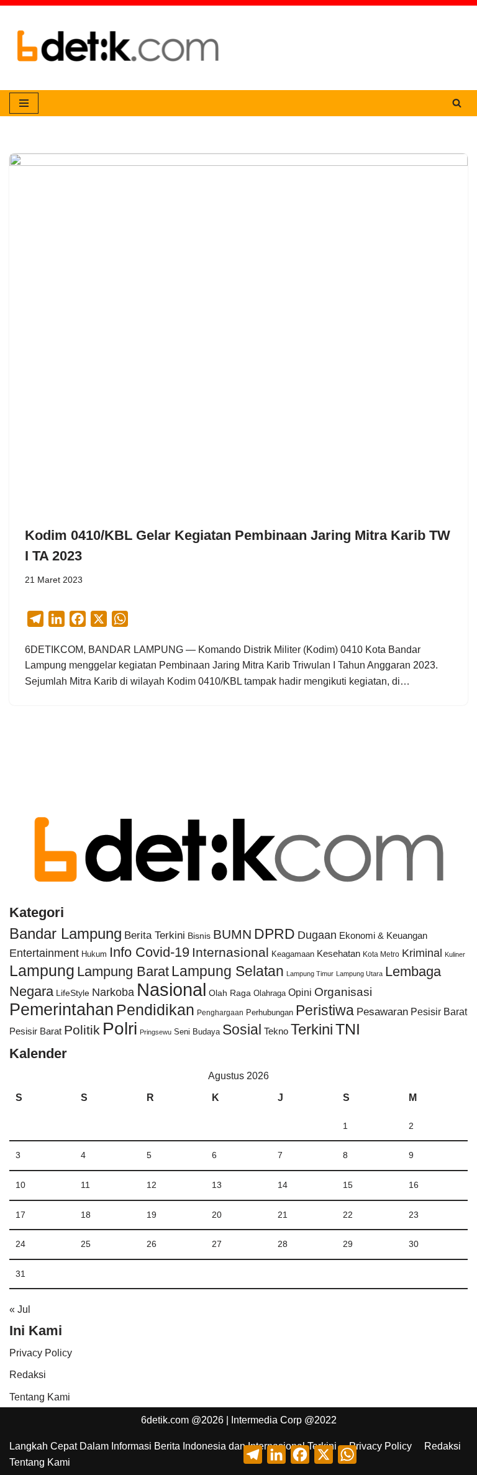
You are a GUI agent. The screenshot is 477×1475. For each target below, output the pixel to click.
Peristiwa (325, 1010)
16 (414, 1185)
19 (152, 1215)
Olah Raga (230, 993)
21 (283, 1215)
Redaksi (27, 1374)
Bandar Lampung (65, 934)
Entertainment (44, 953)
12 (152, 1185)
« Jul (19, 1309)
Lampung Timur (310, 973)
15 (348, 1185)
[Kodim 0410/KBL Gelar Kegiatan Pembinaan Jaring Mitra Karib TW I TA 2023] (238, 325)
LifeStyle (72, 993)
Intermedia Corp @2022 (284, 1420)
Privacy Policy (40, 1353)
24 (20, 1244)
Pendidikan (155, 1009)
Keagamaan (292, 954)
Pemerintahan (61, 1009)
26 (152, 1244)
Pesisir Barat (439, 1012)
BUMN (232, 934)
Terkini (312, 1029)
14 (283, 1185)
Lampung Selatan (227, 971)
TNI (347, 1029)
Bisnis (199, 936)
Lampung (42, 970)
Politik (82, 1030)
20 (217, 1215)
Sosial (241, 1029)
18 (86, 1215)
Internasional (230, 952)
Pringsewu (155, 1032)
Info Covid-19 (149, 952)
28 (283, 1244)
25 (86, 1244)
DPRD (274, 934)
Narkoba (113, 991)
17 (20, 1215)
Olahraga (269, 993)
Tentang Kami (39, 1397)
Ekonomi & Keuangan (383, 935)
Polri (119, 1028)
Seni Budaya (197, 1032)
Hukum (94, 954)
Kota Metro (381, 954)
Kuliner (455, 954)
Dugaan (317, 935)
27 (217, 1244)
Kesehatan (338, 953)
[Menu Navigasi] (24, 103)
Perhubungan (269, 1012)
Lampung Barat (123, 971)
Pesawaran (382, 1012)
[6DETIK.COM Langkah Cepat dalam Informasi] (118, 47)
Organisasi (343, 991)
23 (414, 1215)
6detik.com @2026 (182, 1420)
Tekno (276, 1031)
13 (217, 1185)
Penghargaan (220, 1012)
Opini (300, 992)
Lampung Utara (359, 973)
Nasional (171, 989)
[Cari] (456, 102)
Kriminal (422, 952)
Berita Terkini (154, 935)
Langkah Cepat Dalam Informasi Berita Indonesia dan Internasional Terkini (173, 1446)
